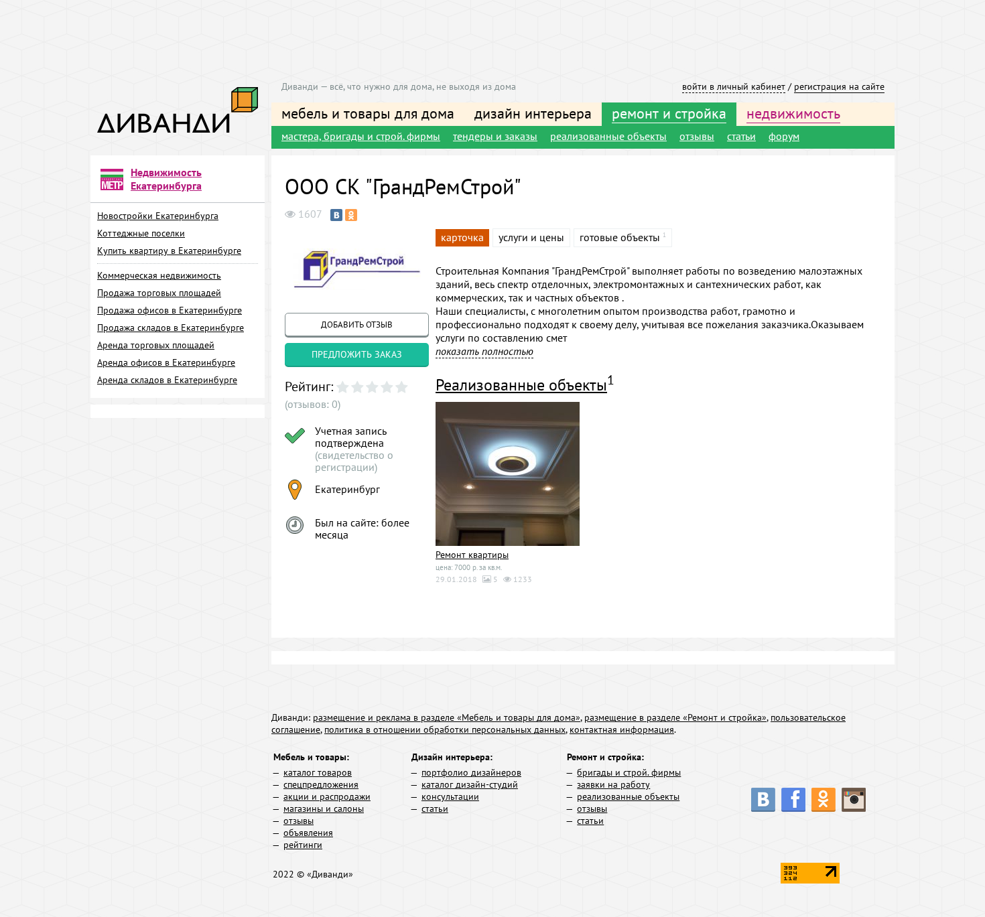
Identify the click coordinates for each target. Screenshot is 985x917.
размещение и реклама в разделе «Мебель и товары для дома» (446, 717)
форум (784, 136)
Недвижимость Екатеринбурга (166, 178)
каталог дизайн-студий (469, 784)
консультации (450, 796)
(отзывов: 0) (312, 404)
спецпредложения (320, 784)
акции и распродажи (327, 796)
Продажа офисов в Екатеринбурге (169, 310)
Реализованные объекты (521, 384)
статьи (741, 136)
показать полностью (484, 351)
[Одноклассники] (351, 215)
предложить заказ (357, 354)
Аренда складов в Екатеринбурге (167, 380)
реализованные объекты (608, 136)
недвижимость (793, 113)
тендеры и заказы (495, 136)
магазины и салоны (323, 808)
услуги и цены (531, 237)
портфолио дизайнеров (471, 772)
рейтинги (302, 845)
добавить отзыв (357, 324)
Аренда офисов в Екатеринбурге (166, 362)
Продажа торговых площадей (159, 293)
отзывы (696, 136)
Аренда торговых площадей (155, 345)
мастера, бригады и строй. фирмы (360, 136)
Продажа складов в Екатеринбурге (170, 328)
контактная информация (622, 729)
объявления (308, 833)
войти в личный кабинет (733, 86)
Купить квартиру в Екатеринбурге (169, 250)
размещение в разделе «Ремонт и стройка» (675, 717)
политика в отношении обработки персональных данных (445, 729)
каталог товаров (317, 772)
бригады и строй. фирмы (629, 772)
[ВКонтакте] (336, 215)
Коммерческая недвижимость (159, 275)
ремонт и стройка (669, 113)
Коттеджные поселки (141, 233)
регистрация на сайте (839, 86)
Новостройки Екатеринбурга (157, 216)
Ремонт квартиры (472, 555)
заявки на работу (613, 784)
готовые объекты (620, 237)
